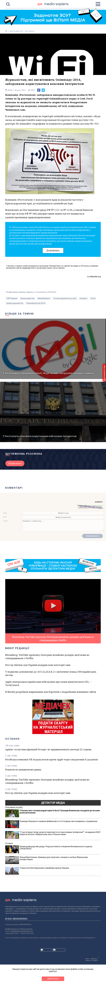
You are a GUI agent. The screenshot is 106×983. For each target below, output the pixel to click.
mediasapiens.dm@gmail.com (21, 931)
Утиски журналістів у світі (64, 298)
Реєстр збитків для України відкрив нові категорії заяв (37, 665)
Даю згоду (53, 979)
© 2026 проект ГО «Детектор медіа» (19, 929)
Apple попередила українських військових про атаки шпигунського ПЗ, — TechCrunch (48, 683)
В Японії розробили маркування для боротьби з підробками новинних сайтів (50, 691)
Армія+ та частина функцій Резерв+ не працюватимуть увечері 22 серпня (48, 749)
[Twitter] (43, 90)
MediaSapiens (44, 298)
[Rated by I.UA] (47, 951)
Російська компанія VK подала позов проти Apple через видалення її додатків (51, 759)
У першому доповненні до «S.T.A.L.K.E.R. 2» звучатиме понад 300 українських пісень (50, 673)
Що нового (30, 31)
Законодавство (16, 31)
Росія (93, 298)
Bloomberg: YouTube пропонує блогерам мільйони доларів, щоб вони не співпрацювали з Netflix (47, 656)
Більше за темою (19, 313)
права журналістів (14, 303)
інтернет (83, 298)
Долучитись (53, 250)
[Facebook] (38, 90)
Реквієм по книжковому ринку (23, 769)
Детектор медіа (53, 802)
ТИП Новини (11, 298)
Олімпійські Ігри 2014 (35, 303)
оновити (98, 502)
